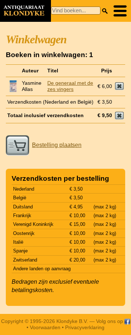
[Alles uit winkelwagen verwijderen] (119, 115)
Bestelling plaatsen (57, 145)
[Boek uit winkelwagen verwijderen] (119, 86)
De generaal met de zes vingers (70, 86)
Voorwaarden (45, 327)
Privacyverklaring (84, 327)
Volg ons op (110, 321)
